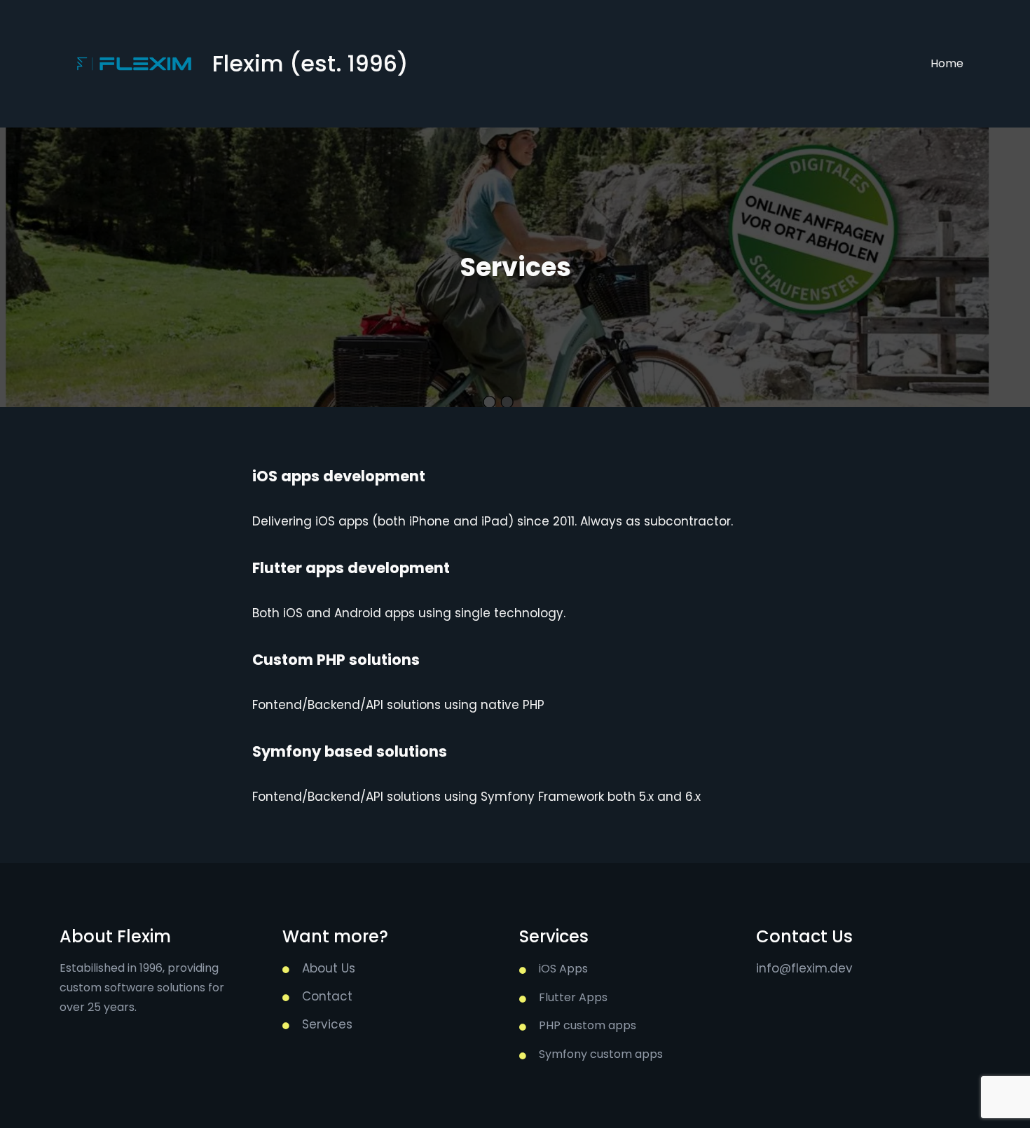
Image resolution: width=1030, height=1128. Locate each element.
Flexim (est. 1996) (310, 63)
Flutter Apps (573, 997)
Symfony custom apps (601, 1054)
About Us (328, 968)
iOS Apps (563, 969)
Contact (327, 996)
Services (327, 1024)
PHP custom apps (587, 1025)
